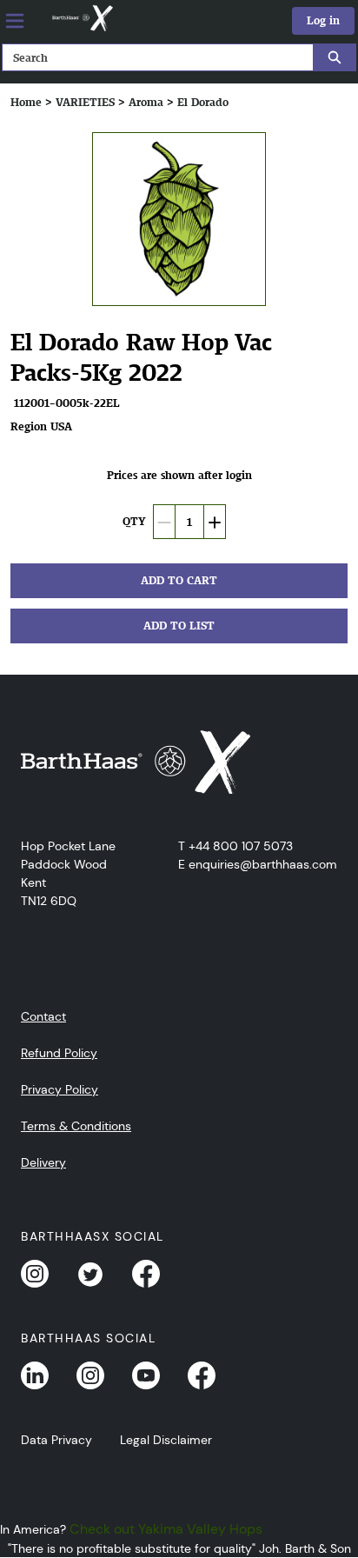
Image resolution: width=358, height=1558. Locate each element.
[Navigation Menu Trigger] (14, 21)
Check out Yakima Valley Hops (166, 1529)
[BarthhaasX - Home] (82, 18)
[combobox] (151, 57)
